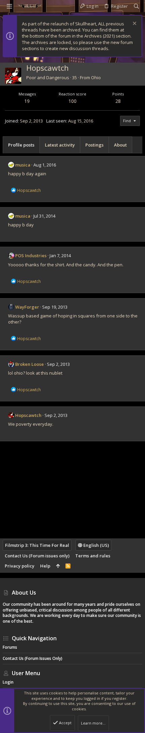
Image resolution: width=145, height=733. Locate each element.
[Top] (58, 566)
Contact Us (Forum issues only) (37, 556)
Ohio (96, 77)
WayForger (27, 307)
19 (27, 101)
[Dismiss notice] (134, 24)
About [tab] (120, 145)
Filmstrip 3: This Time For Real (37, 545)
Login (8, 682)
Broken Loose (29, 364)
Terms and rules (92, 556)
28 (118, 101)
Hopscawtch (28, 415)
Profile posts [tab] (21, 145)
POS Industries (31, 255)
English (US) (95, 545)
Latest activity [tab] (60, 145)
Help (45, 566)
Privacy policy (19, 566)
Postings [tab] (94, 145)
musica (22, 165)
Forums (10, 647)
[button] (9, 6)
